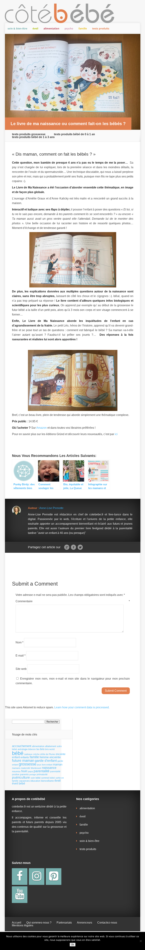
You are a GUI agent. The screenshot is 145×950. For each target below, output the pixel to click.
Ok (72, 944)
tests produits (100, 28)
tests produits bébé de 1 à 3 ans (33, 137)
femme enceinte (50, 757)
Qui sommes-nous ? (38, 922)
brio (42, 749)
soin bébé (35, 777)
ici (116, 434)
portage (32, 774)
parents (24, 774)
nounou (16, 771)
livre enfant (47, 765)
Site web (21, 668)
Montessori (36, 768)
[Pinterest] (53, 876)
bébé (17, 753)
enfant (16, 757)
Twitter (80, 547)
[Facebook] (19, 876)
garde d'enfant (46, 760)
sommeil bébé (48, 778)
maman (57, 764)
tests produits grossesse (28, 134)
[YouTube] (19, 894)
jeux (39, 765)
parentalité (42, 771)
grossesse (27, 764)
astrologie (23, 749)
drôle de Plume (47, 754)
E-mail (20, 655)
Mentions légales (22, 925)
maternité (25, 768)
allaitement (50, 746)
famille (83, 28)
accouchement (21, 746)
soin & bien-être (17, 28)
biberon (32, 749)
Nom (19, 642)
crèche (36, 754)
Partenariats (64, 922)
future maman (23, 760)
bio (37, 749)
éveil (35, 28)
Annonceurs (84, 922)
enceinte (60, 754)
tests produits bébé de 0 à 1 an (74, 134)
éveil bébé (18, 783)
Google (66, 547)
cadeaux (28, 754)
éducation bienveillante (42, 780)
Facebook (73, 547)
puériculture (21, 777)
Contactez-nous (107, 922)
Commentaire (73, 601)
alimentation (51, 28)
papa (30, 771)
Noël (24, 771)
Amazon (41, 427)
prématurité (42, 774)
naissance (49, 768)
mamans (16, 768)
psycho (69, 28)
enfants (25, 757)
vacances (24, 780)
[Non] (140, 941)
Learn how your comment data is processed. (81, 707)
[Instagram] (36, 876)
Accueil (16, 922)
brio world (50, 749)
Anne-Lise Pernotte (51, 508)
